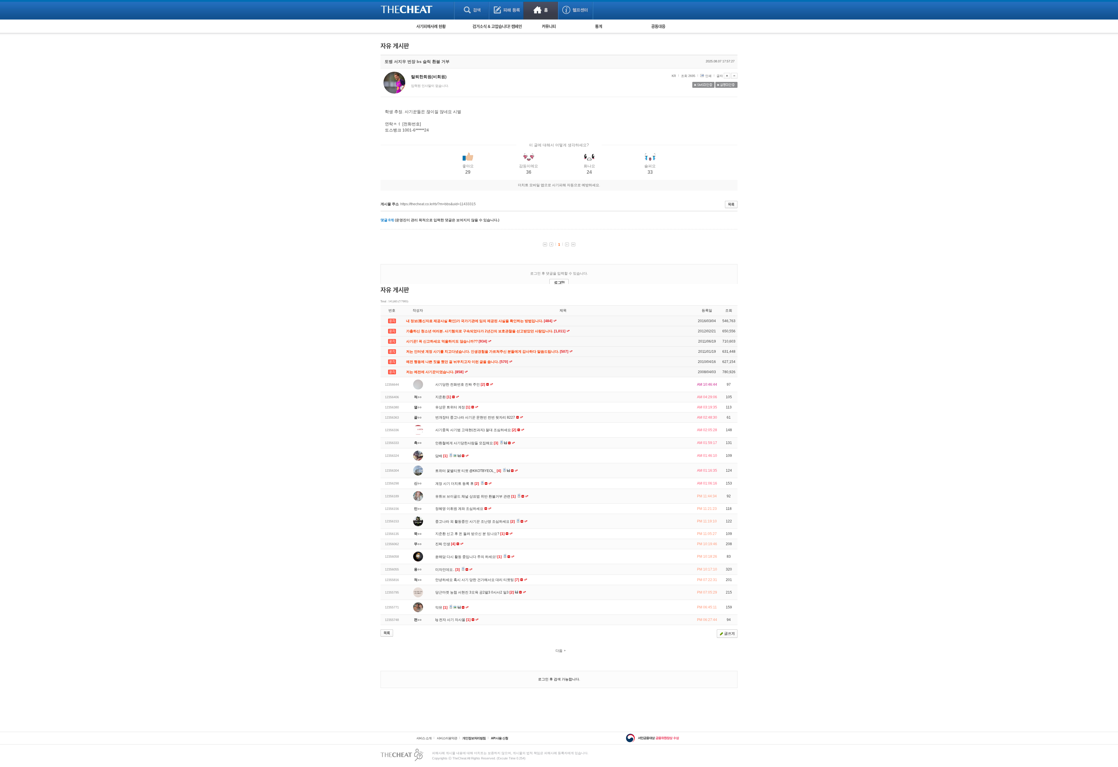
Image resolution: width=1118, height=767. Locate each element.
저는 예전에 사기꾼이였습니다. (435, 372)
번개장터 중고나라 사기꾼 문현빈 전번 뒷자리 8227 (475, 417)
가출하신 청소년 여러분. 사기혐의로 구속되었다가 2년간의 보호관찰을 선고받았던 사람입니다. (486, 331)
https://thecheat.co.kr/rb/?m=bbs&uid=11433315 (438, 204)
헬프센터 (575, 10)
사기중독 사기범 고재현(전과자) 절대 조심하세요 (475, 430)
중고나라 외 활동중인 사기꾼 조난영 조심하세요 (475, 521)
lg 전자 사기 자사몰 (452, 620)
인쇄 (708, 76)
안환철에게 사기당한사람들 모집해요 (466, 443)
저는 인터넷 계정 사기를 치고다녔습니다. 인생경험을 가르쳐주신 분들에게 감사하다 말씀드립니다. (487, 352)
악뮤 (441, 607)
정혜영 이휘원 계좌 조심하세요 (459, 509)
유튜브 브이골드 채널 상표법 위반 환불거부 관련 (475, 496)
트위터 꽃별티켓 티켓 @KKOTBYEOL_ (468, 471)
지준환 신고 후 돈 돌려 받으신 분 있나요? (470, 534)
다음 (559, 651)
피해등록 (506, 10)
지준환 (443, 397)
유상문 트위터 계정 (452, 407)
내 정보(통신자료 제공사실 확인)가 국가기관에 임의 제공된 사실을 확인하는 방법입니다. (479, 321)
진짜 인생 (445, 544)
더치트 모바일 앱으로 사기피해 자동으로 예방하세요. (559, 185)
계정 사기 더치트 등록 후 (457, 484)
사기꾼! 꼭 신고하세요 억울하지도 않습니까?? (447, 341)
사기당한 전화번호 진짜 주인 (460, 384)
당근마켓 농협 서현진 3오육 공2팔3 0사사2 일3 (474, 592)
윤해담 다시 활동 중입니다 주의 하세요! (468, 557)
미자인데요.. (447, 570)
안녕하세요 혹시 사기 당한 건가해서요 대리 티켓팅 (477, 580)
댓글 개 (387, 220)
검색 (471, 10)
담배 (441, 456)
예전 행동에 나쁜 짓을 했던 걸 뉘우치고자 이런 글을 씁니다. (457, 362)
